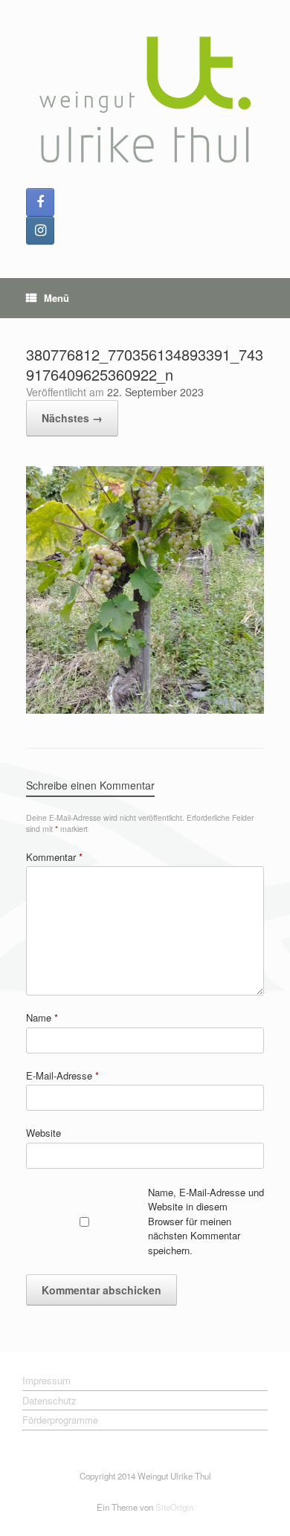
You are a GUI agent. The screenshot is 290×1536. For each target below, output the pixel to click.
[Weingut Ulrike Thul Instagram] (40, 230)
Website (43, 1133)
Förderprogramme (60, 1420)
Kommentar (54, 857)
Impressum (46, 1380)
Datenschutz (49, 1400)
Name (42, 1017)
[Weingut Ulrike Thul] (145, 99)
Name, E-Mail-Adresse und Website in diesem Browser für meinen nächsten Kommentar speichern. (206, 1221)
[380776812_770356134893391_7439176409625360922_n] (145, 710)
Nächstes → (72, 417)
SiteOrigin (174, 1507)
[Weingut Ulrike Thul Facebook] (40, 202)
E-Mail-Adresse (62, 1075)
